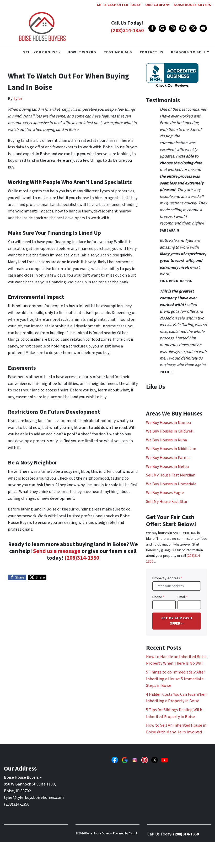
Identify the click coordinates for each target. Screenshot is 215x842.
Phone (158, 596)
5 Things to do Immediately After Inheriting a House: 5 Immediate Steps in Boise (175, 678)
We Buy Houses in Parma (168, 458)
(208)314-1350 (127, 30)
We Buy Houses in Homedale (171, 484)
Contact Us (152, 52)
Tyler (17, 99)
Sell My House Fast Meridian (170, 475)
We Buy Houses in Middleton (171, 449)
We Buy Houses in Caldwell (170, 431)
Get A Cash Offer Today (119, 4)
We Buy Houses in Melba (167, 466)
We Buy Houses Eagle (165, 493)
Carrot (133, 833)
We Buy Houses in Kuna (166, 440)
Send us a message (56, 551)
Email (183, 596)
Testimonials (118, 52)
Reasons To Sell (188, 52)
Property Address (167, 578)
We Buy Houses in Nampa (168, 422)
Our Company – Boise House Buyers (178, 4)
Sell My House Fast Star (166, 501)
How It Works (82, 52)
